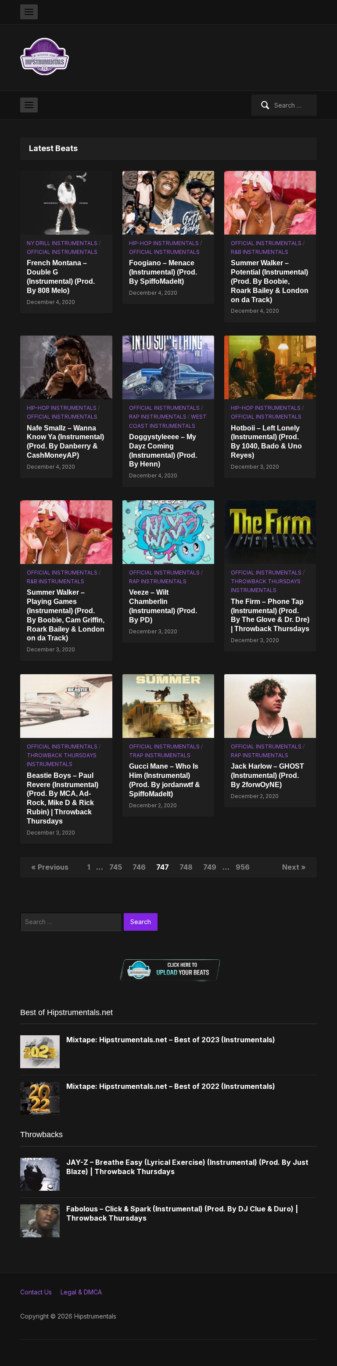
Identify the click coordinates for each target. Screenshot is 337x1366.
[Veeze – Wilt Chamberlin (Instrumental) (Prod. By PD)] (168, 531)
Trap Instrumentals (159, 755)
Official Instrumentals (62, 252)
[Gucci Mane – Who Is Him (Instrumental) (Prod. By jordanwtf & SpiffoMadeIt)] (168, 705)
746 (139, 867)
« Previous (49, 867)
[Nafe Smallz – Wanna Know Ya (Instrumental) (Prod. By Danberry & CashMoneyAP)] (66, 366)
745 (115, 867)
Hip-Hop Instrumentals (164, 243)
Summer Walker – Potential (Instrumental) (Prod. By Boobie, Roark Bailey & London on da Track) (269, 281)
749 (209, 867)
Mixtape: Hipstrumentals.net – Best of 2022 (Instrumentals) (170, 1086)
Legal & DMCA (81, 1292)
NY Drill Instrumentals (62, 243)
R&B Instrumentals (259, 252)
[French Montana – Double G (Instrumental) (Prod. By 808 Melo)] (66, 202)
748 (186, 867)
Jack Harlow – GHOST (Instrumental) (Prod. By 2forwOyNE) (267, 775)
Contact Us (36, 1292)
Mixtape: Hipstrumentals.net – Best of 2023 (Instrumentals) (170, 1039)
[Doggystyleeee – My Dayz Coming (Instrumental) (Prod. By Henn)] (168, 366)
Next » (294, 867)
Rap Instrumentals (157, 416)
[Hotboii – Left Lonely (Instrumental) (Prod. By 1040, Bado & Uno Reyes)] (270, 366)
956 (243, 867)
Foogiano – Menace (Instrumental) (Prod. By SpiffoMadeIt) (163, 272)
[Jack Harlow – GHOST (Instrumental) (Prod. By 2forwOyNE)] (270, 705)
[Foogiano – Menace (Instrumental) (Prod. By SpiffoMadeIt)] (168, 202)
